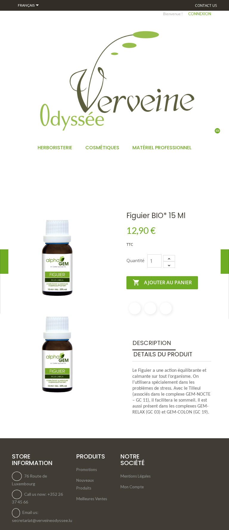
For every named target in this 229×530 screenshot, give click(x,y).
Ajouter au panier (162, 282)
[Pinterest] (166, 308)
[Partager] (135, 308)
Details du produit (162, 354)
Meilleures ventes (91, 498)
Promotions (86, 469)
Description (151, 343)
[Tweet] (150, 308)
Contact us (206, 5)
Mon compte (132, 486)
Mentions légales (135, 476)
